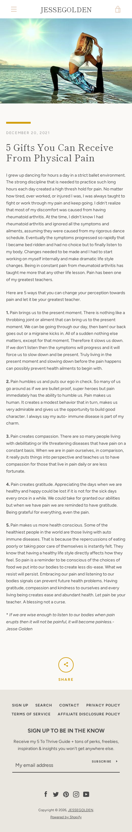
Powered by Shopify (66, 817)
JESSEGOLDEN (66, 9)
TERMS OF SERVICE (31, 714)
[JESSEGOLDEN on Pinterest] (66, 794)
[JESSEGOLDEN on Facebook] (46, 794)
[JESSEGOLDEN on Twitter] (56, 794)
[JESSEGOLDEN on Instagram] (76, 794)
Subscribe (101, 761)
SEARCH (43, 705)
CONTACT (69, 705)
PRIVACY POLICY (103, 705)
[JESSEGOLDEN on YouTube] (86, 794)
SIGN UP (20, 705)
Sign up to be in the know (66, 730)
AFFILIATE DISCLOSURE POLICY (89, 714)
